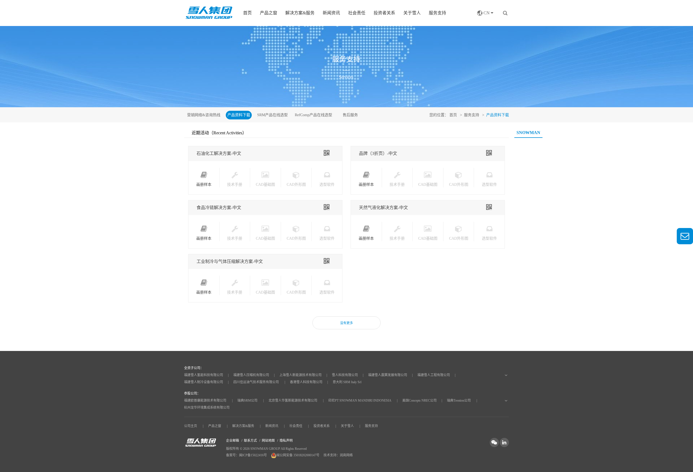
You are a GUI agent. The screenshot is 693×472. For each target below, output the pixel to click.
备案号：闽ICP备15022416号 (246, 455)
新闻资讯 (331, 13)
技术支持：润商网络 (338, 455)
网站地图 (268, 440)
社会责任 (356, 13)
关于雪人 (412, 13)
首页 (247, 13)
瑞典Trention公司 (459, 400)
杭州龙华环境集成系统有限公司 (207, 407)
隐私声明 (286, 440)
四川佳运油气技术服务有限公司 (256, 382)
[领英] (504, 442)
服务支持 (437, 13)
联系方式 (250, 440)
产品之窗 (214, 426)
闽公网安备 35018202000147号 (298, 455)
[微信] (495, 442)
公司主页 (190, 426)
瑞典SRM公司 (247, 400)
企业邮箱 (232, 440)
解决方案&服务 (243, 426)
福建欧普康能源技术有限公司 (205, 400)
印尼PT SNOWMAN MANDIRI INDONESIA (359, 400)
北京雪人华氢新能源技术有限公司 (293, 400)
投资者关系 (384, 13)
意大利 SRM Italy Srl (347, 382)
